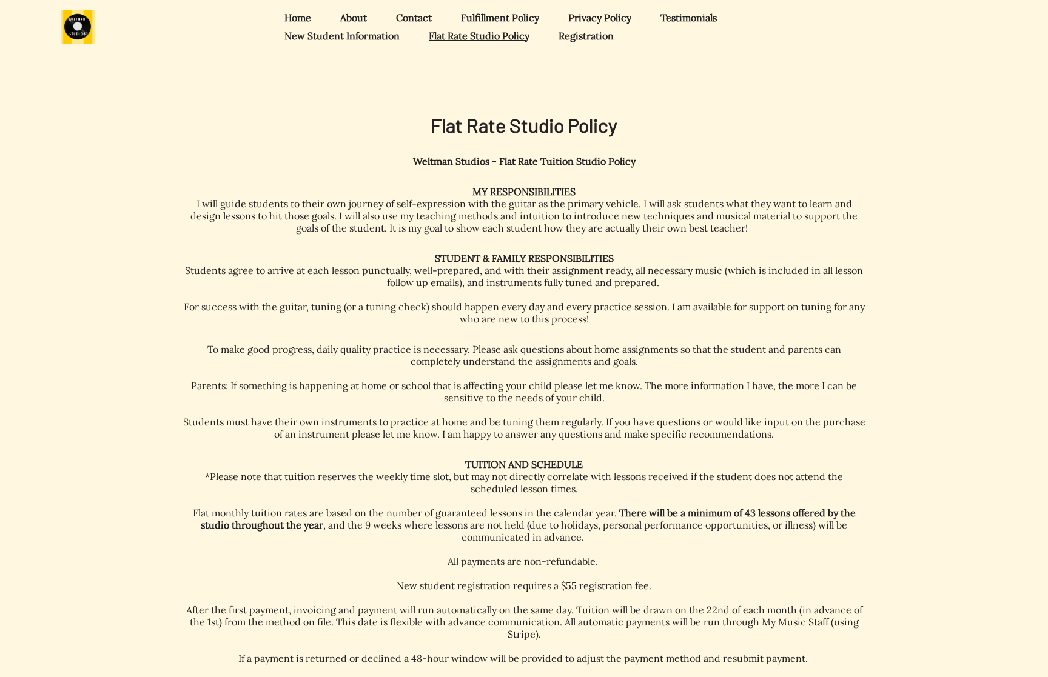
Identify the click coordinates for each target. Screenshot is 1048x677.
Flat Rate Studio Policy (479, 36)
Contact (414, 18)
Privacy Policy (599, 18)
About (353, 18)
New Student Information (342, 36)
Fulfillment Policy (500, 18)
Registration (586, 36)
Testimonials (688, 18)
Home (297, 18)
